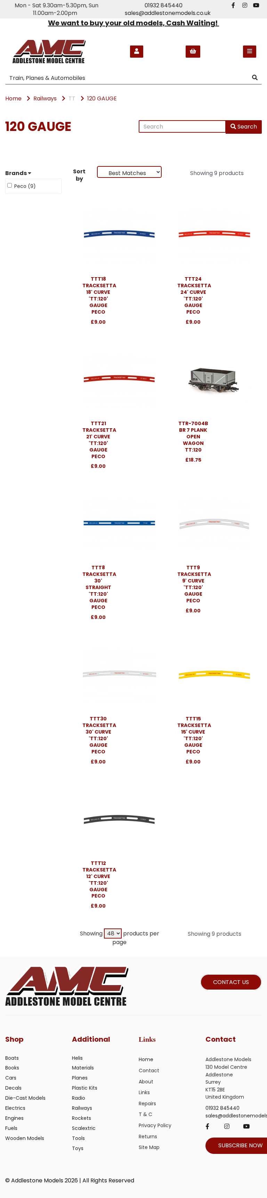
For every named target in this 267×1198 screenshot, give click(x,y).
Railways (45, 98)
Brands (16, 173)
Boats (12, 1058)
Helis (77, 1058)
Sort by (79, 175)
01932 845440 (164, 5)
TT (71, 98)
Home (13, 98)
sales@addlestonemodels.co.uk (168, 13)
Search (246, 127)
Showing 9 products (217, 173)
